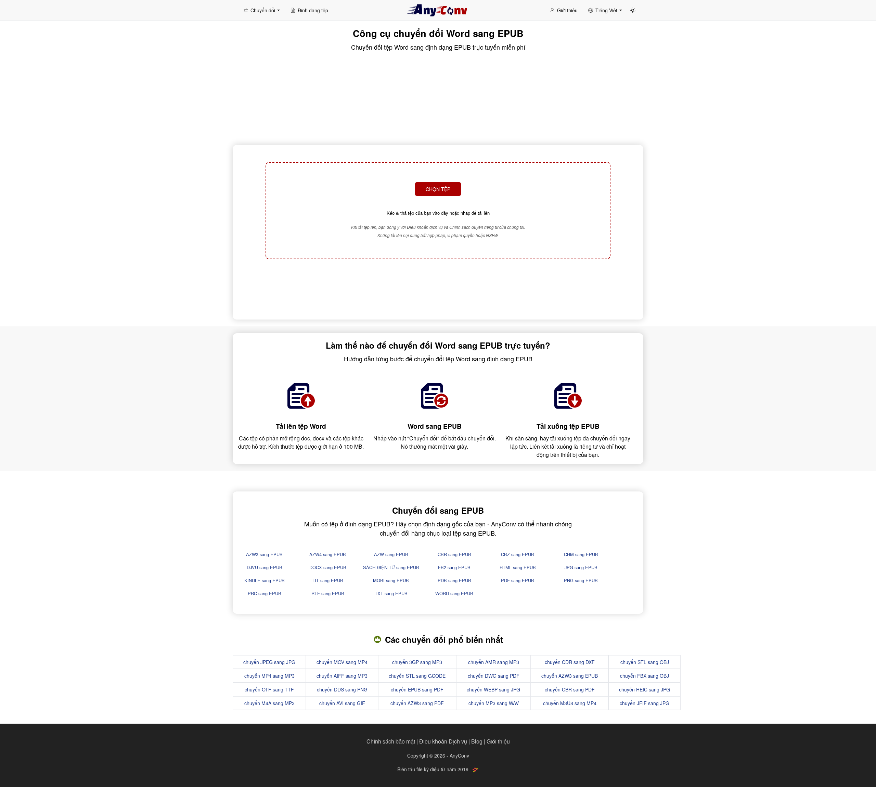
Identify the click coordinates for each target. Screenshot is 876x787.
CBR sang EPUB (454, 554)
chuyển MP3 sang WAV (493, 703)
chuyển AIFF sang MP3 (342, 675)
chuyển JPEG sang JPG (269, 662)
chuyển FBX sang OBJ (644, 675)
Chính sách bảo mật (390, 741)
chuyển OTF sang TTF (269, 689)
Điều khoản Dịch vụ (443, 741)
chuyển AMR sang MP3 (493, 662)
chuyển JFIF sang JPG (644, 703)
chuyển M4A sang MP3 (269, 703)
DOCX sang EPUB (327, 567)
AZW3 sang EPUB (264, 554)
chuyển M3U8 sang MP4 (569, 703)
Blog (476, 741)
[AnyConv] (438, 10)
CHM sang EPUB (581, 554)
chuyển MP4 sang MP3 (269, 675)
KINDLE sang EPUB (264, 580)
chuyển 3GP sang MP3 (417, 662)
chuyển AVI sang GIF (342, 703)
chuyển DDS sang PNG (342, 689)
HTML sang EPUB (518, 567)
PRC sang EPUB (264, 593)
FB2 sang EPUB (454, 567)
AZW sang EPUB (391, 554)
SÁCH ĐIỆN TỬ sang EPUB (391, 567)
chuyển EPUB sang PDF (417, 689)
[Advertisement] (438, 288)
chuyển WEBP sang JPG (493, 689)
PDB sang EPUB (454, 580)
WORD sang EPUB (454, 593)
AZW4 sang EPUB (327, 554)
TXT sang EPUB (391, 593)
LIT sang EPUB (327, 580)
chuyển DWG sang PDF (493, 675)
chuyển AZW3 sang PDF (417, 703)
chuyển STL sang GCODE (417, 675)
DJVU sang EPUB (264, 567)
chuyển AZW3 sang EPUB (569, 675)
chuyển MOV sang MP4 (342, 662)
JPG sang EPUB (581, 567)
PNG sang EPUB (581, 580)
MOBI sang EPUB (391, 580)
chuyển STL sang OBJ (644, 662)
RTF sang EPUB (327, 593)
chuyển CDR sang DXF (570, 662)
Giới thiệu (498, 741)
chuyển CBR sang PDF (570, 689)
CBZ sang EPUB (517, 554)
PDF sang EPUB (517, 580)
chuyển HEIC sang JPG (644, 689)
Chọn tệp (438, 189)
